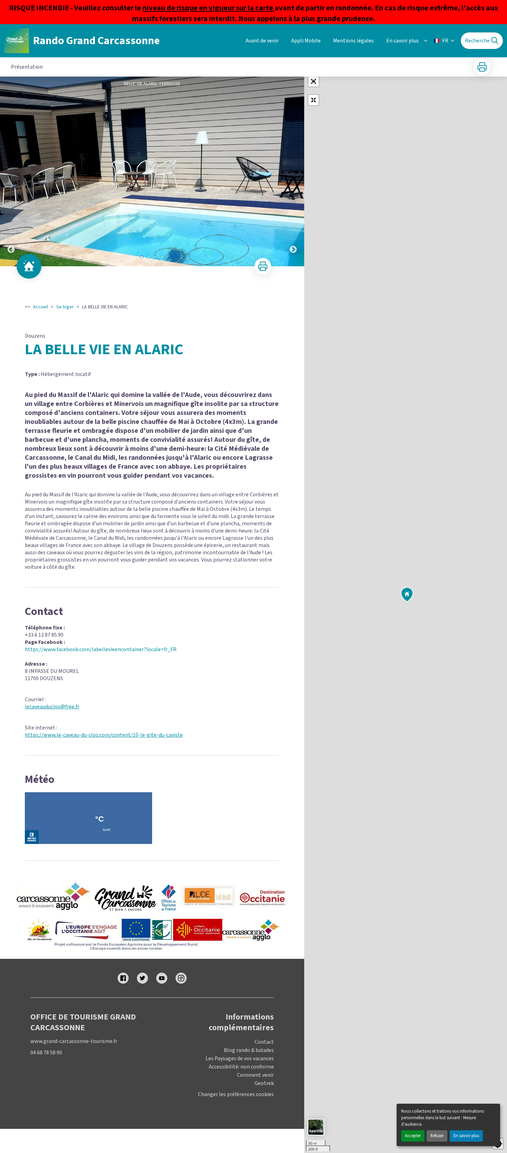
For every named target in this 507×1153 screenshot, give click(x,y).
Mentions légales (353, 40)
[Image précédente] (11, 171)
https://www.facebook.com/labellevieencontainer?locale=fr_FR (101, 649)
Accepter (413, 1136)
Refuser (437, 1136)
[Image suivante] (293, 171)
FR (445, 40)
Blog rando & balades (249, 1050)
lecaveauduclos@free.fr (52, 706)
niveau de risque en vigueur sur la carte (208, 7)
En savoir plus (466, 1136)
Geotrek (264, 1083)
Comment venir (255, 1075)
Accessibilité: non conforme (241, 1067)
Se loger (65, 307)
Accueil (40, 307)
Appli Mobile (306, 40)
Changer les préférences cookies (236, 1094)
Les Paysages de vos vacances (240, 1058)
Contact (264, 1042)
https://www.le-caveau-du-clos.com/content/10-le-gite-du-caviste (104, 735)
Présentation (27, 67)
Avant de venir (262, 40)
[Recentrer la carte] (313, 100)
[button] (313, 81)
